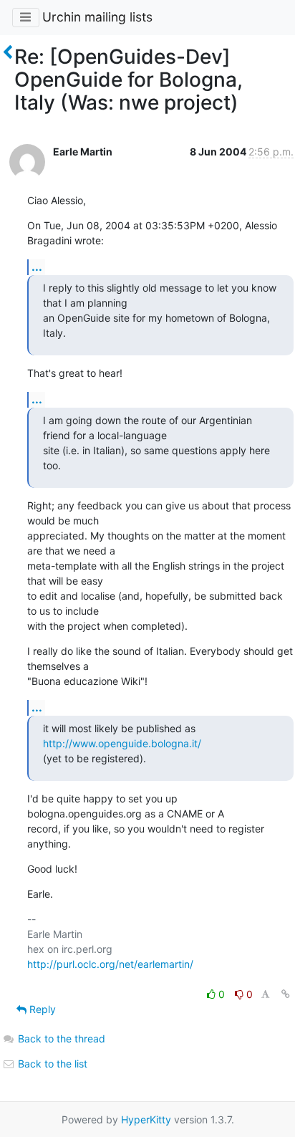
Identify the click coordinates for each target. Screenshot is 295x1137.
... (37, 266)
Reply (41, 1009)
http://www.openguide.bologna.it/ (122, 743)
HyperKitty (146, 1119)
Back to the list (51, 1063)
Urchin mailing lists (97, 16)
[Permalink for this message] (286, 994)
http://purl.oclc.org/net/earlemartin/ (110, 964)
